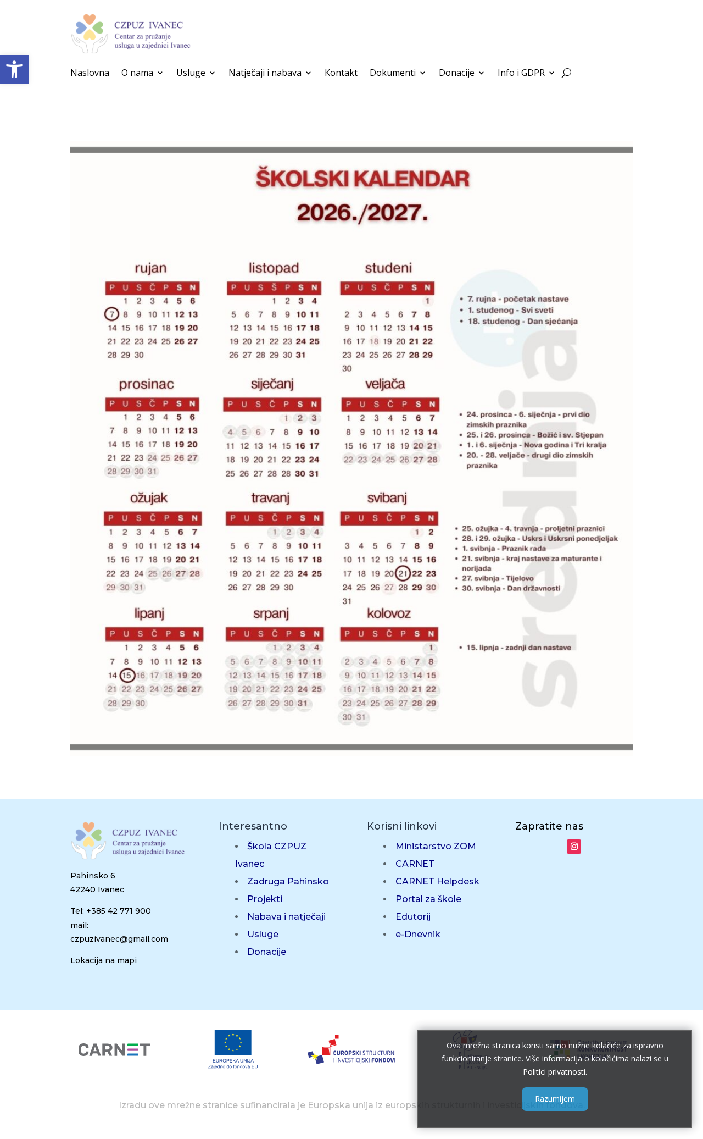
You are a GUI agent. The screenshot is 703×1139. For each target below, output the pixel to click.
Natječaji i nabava (265, 74)
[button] (14, 69)
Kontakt (341, 74)
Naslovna (89, 74)
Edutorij (413, 916)
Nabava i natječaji (286, 916)
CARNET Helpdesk (437, 881)
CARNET (414, 864)
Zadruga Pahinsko (288, 881)
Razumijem (555, 1098)
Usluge (190, 74)
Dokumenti (393, 74)
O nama (137, 74)
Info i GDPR (521, 74)
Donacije (457, 74)
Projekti (264, 899)
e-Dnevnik (417, 934)
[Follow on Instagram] (574, 846)
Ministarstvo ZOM (435, 846)
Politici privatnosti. (555, 1071)
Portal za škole (428, 899)
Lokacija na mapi (103, 960)
